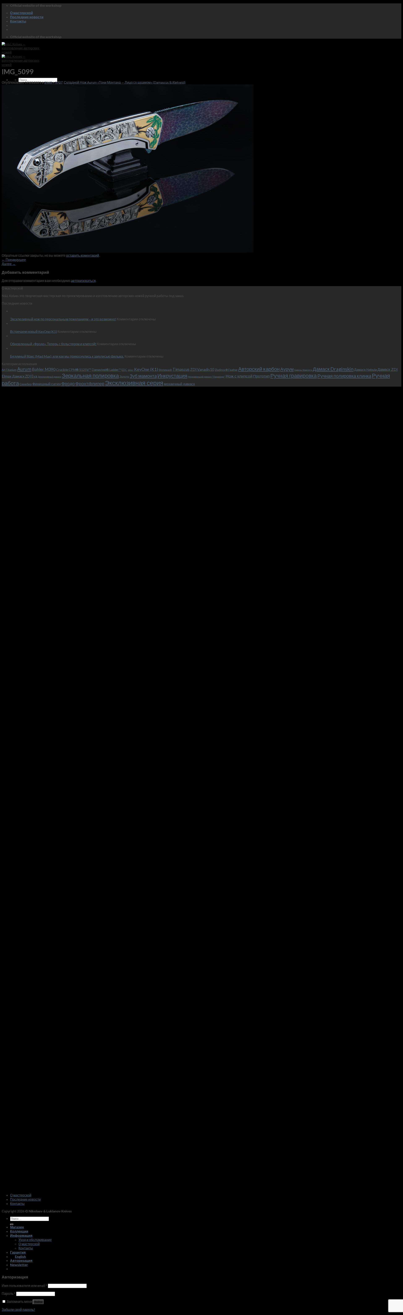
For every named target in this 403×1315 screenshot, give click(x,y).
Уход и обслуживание (35, 1240)
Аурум (287, 369)
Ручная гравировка (293, 376)
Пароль (9, 1293)
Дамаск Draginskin (333, 369)
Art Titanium (9, 369)
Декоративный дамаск (49, 376)
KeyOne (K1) (146, 369)
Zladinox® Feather (226, 369)
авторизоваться (83, 281)
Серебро (26, 384)
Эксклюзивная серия (134, 382)
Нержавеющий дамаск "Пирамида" (206, 376)
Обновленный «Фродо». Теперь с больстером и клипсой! (53, 344)
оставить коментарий (82, 255)
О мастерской (21, 13)
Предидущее (14, 260)
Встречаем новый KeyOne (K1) (33, 331)
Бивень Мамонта (303, 370)
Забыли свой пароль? (18, 1309)
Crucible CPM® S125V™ (73, 369)
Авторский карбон (259, 369)
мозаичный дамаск (179, 384)
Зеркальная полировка (90, 375)
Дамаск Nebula (365, 369)
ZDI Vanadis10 (202, 369)
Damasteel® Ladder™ (106, 369)
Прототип (261, 376)
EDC (124, 369)
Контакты (18, 21)
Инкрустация (172, 376)
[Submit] (11, 1224)
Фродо (68, 383)
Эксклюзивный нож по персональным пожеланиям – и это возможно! (63, 319)
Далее (9, 264)
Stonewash (165, 369)
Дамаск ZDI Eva (24, 376)
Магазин (17, 1227)
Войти (38, 1301)
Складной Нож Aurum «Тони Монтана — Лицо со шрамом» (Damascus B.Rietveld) (124, 82)
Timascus (181, 369)
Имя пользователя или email (24, 1285)
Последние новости (26, 17)
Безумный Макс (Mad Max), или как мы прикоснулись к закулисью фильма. (67, 356)
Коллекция (19, 1231)
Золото (124, 376)
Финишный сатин (46, 384)
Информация (21, 1235)
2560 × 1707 (53, 82)
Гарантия (18, 1252)
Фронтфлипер (89, 383)
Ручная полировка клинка (344, 376)
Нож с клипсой (239, 376)
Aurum (24, 369)
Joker (130, 370)
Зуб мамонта (143, 376)
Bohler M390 (43, 369)
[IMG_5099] (128, 251)
